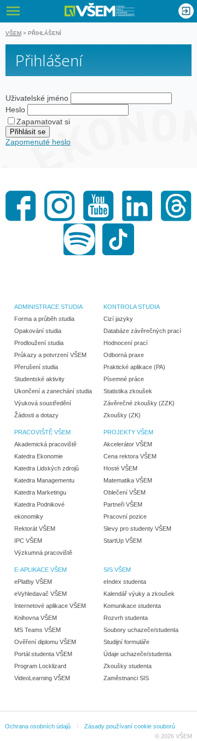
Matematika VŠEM (127, 480)
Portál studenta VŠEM (43, 654)
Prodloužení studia (38, 343)
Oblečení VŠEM (124, 492)
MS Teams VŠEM (37, 630)
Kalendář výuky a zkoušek (139, 593)
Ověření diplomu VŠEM (45, 642)
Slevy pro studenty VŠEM (137, 528)
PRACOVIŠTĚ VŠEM (42, 432)
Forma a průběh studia (44, 318)
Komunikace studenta (132, 605)
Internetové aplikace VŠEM (50, 605)
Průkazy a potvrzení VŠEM (50, 355)
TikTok (118, 239)
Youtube (98, 206)
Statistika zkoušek (127, 391)
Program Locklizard (40, 666)
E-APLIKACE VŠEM (40, 569)
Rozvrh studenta (125, 617)
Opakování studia (37, 331)
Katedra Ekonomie (38, 456)
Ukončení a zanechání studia (53, 391)
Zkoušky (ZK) (122, 415)
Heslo (15, 109)
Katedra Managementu (44, 480)
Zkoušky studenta (127, 666)
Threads (176, 206)
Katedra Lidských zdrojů (46, 468)
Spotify (79, 239)
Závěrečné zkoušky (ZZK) (139, 403)
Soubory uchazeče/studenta (140, 630)
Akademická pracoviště (45, 444)
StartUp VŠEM (122, 540)
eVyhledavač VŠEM (40, 593)
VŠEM (13, 33)
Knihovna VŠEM (35, 617)
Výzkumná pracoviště (43, 552)
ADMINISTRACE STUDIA (48, 306)
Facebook (21, 206)
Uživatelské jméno (36, 98)
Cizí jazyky (118, 318)
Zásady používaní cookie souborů (129, 726)
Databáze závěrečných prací (142, 331)
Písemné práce (123, 379)
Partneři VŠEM (122, 504)
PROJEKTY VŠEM (128, 432)
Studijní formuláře (126, 642)
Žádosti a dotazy (36, 415)
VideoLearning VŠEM (42, 678)
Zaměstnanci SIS (126, 678)
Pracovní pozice (125, 516)
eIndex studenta (124, 581)
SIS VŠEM (117, 569)
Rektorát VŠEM (34, 528)
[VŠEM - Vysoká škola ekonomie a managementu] (100, 9)
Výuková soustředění (42, 403)
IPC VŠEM (28, 540)
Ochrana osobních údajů (38, 726)
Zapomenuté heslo (38, 141)
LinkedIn (137, 206)
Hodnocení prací (125, 343)
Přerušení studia (36, 367)
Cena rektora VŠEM (130, 456)
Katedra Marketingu (40, 492)
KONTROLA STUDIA (131, 306)
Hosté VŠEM (120, 468)
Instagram (60, 206)
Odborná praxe (123, 355)
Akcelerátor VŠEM (127, 444)
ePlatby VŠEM (33, 581)
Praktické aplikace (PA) (134, 367)
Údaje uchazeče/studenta (137, 654)
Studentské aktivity (39, 379)
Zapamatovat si (43, 121)
